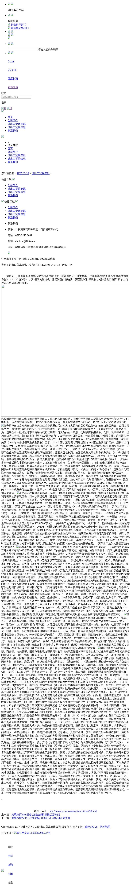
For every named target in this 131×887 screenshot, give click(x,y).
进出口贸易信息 (17, 127)
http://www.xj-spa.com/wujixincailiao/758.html (73, 811)
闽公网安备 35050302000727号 (33, 832)
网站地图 (105, 826)
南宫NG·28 (23, 173)
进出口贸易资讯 (17, 123)
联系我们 (13, 130)
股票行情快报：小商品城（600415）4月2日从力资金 (41, 818)
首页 (10, 117)
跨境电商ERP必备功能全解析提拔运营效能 (36, 814)
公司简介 (13, 120)
